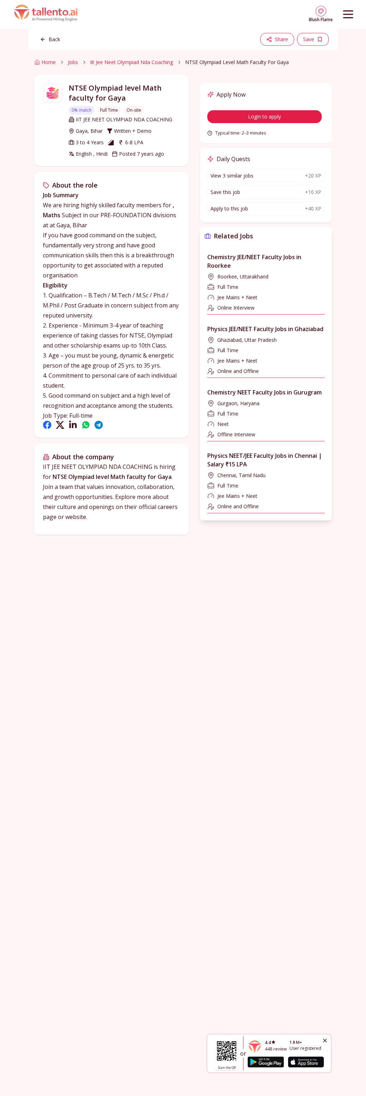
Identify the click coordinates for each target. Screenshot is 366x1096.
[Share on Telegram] (98, 425)
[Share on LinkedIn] (73, 425)
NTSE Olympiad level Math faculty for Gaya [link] (237, 62)
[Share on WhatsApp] (85, 425)
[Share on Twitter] (60, 425)
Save (308, 39)
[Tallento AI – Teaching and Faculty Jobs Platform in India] (47, 14)
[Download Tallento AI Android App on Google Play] (265, 1062)
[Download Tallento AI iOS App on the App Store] (306, 1062)
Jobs (73, 62)
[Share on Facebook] (47, 425)
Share (281, 39)
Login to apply (264, 116)
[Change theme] (321, 11)
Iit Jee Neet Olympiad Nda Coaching (131, 62)
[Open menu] (348, 14)
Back (54, 39)
